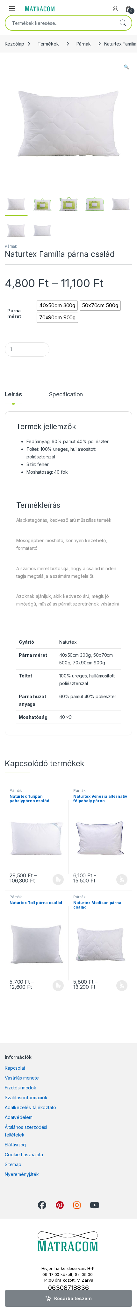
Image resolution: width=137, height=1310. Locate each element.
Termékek (48, 43)
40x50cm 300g (75, 655)
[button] (126, 67)
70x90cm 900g (89, 662)
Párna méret (14, 313)
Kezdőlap (14, 43)
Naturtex (68, 642)
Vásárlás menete (22, 1077)
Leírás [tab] (13, 395)
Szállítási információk (26, 1097)
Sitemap (13, 1164)
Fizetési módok (20, 1087)
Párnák (83, 43)
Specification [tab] (66, 395)
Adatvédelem (18, 1117)
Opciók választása (53, 879)
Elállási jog (15, 1144)
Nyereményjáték (22, 1174)
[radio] (57, 305)
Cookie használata (24, 1154)
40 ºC (65, 717)
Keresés (123, 23)
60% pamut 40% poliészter (87, 696)
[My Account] (115, 8)
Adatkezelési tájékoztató (30, 1107)
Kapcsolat (15, 1068)
